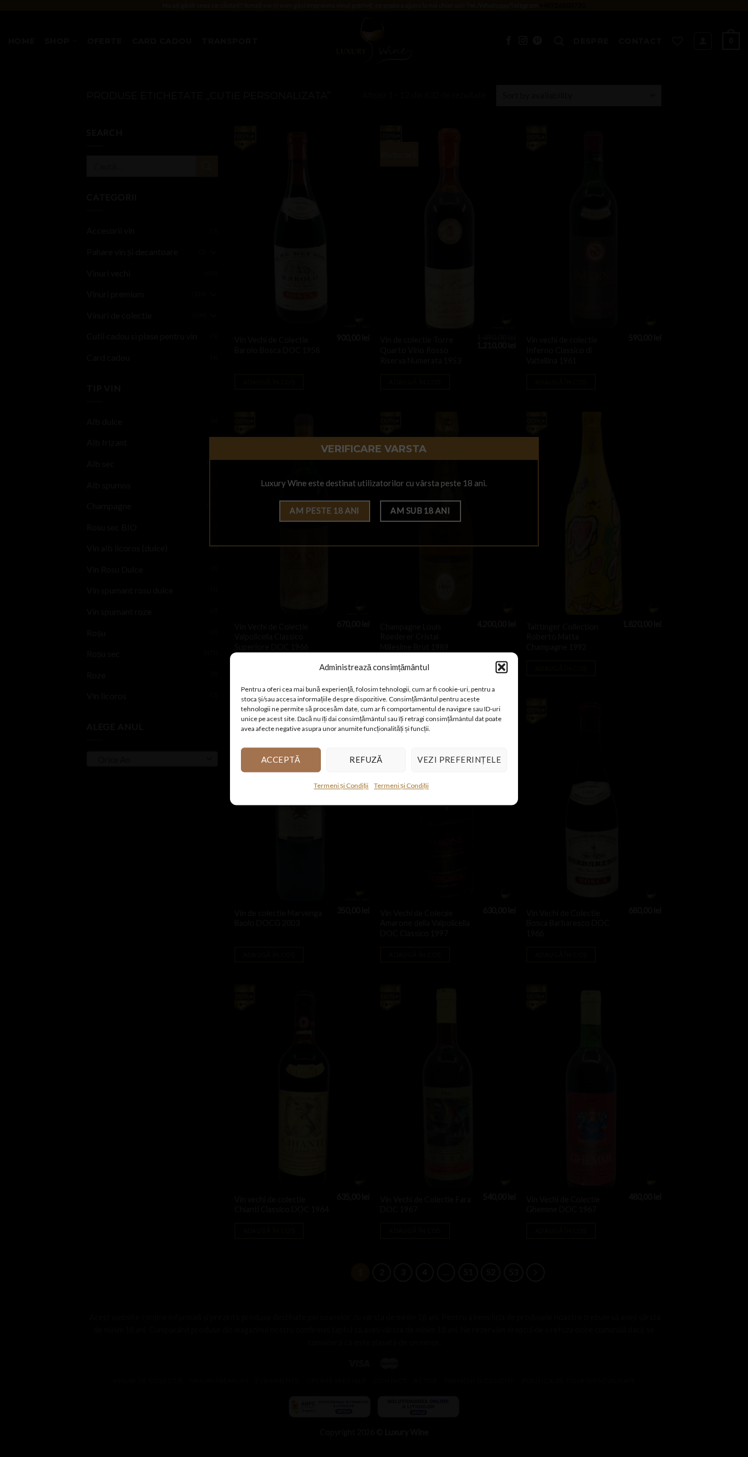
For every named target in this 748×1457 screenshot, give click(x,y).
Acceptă (281, 759)
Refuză (366, 759)
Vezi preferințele (459, 759)
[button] (501, 666)
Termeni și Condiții (341, 785)
